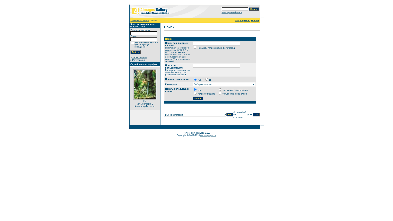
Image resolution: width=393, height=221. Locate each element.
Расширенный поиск (232, 12)
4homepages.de (208, 135)
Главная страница (140, 20)
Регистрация (138, 60)
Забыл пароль (139, 57)
